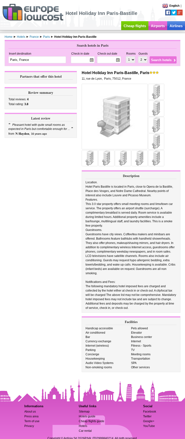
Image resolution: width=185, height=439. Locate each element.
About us (30, 411)
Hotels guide (87, 416)
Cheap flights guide (91, 421)
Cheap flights (135, 26)
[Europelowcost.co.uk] (32, 19)
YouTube (149, 426)
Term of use (32, 421)
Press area (31, 416)
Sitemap (84, 411)
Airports (158, 26)
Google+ (148, 421)
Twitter (147, 416)
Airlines (176, 26)
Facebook (149, 411)
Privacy (29, 426)
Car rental (85, 431)
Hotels (83, 426)
